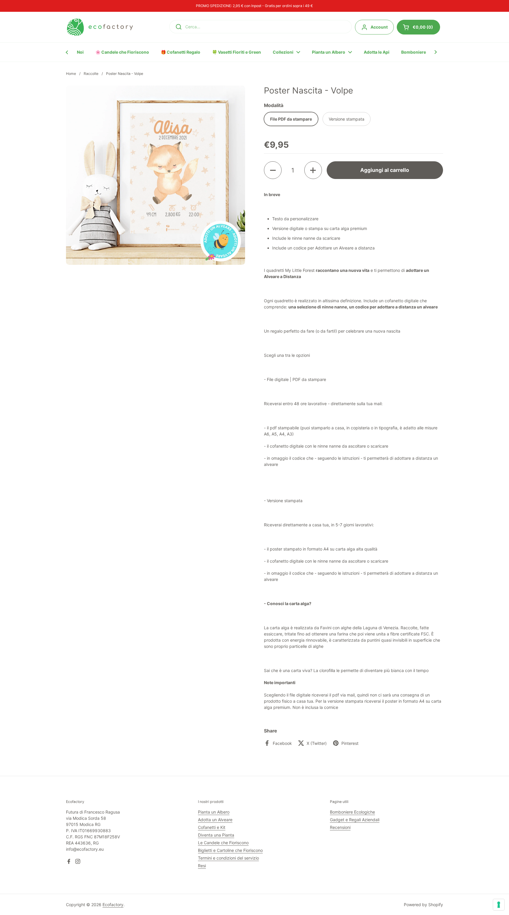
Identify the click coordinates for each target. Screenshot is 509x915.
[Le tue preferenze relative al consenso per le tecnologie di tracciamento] (498, 904)
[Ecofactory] (100, 27)
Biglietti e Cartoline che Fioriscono (230, 850)
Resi (202, 865)
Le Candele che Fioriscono (223, 842)
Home (71, 73)
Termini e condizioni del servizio (228, 857)
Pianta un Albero (213, 811)
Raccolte (91, 73)
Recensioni (340, 827)
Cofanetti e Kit (211, 827)
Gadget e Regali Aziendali (354, 819)
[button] (273, 170)
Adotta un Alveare (215, 819)
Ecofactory (113, 904)
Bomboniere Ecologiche (352, 811)
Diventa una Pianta (216, 834)
